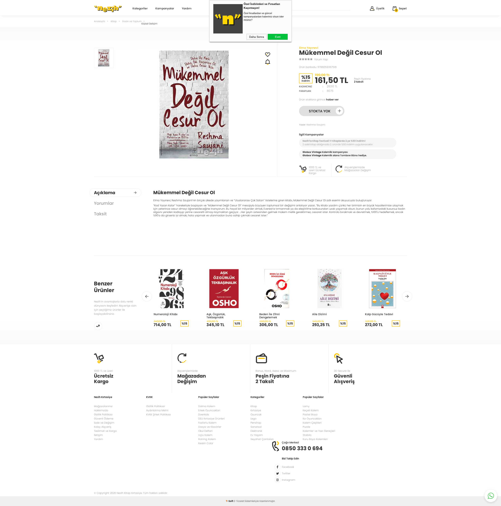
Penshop (255, 423)
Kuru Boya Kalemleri (315, 439)
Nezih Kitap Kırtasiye (108, 8)
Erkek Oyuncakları (209, 410)
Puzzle (306, 427)
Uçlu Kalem (205, 435)
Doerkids (203, 414)
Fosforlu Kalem (207, 423)
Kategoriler (140, 8)
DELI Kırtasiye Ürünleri (211, 418)
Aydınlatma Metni (157, 410)
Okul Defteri (205, 431)
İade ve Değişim (104, 423)
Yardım (187, 8)
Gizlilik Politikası (103, 414)
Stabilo (307, 435)
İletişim (98, 435)
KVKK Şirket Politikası (158, 414)
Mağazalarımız (103, 406)
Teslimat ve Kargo (105, 431)
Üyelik (380, 8)
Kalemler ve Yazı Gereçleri (319, 431)
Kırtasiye (255, 410)
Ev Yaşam (256, 435)
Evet (277, 36)
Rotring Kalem (207, 439)
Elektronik (256, 431)
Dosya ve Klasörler (209, 427)
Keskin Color (205, 443)
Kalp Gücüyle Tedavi (379, 314)
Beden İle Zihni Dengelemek (269, 315)
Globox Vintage (312, 155)
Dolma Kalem (206, 406)
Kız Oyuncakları (312, 418)
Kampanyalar (164, 8)
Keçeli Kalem (311, 410)
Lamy (306, 406)
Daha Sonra (256, 36)
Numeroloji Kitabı (166, 314)
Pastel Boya (310, 414)
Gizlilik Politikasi (155, 406)
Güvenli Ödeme (103, 418)
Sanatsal (256, 427)
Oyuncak (255, 414)
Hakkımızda (101, 410)
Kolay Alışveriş (102, 427)
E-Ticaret (239, 501)
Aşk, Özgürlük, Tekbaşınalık (215, 315)
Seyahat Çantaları (262, 439)
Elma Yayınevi (308, 48)
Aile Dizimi (319, 314)
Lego (253, 418)
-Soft (230, 501)
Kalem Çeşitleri (312, 423)
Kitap (253, 406)
